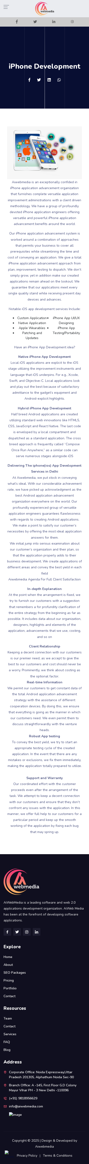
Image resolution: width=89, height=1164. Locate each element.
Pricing (9, 980)
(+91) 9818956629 (23, 1098)
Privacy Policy (27, 1155)
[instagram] (72, 22)
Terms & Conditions (57, 1155)
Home (8, 957)
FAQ (7, 1042)
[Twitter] (35, 22)
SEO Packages (15, 972)
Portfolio (10, 988)
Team (8, 1018)
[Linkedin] (54, 22)
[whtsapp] (59, 80)
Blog (7, 1050)
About (8, 965)
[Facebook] (17, 22)
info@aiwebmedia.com (26, 1106)
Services (10, 1034)
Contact (9, 996)
